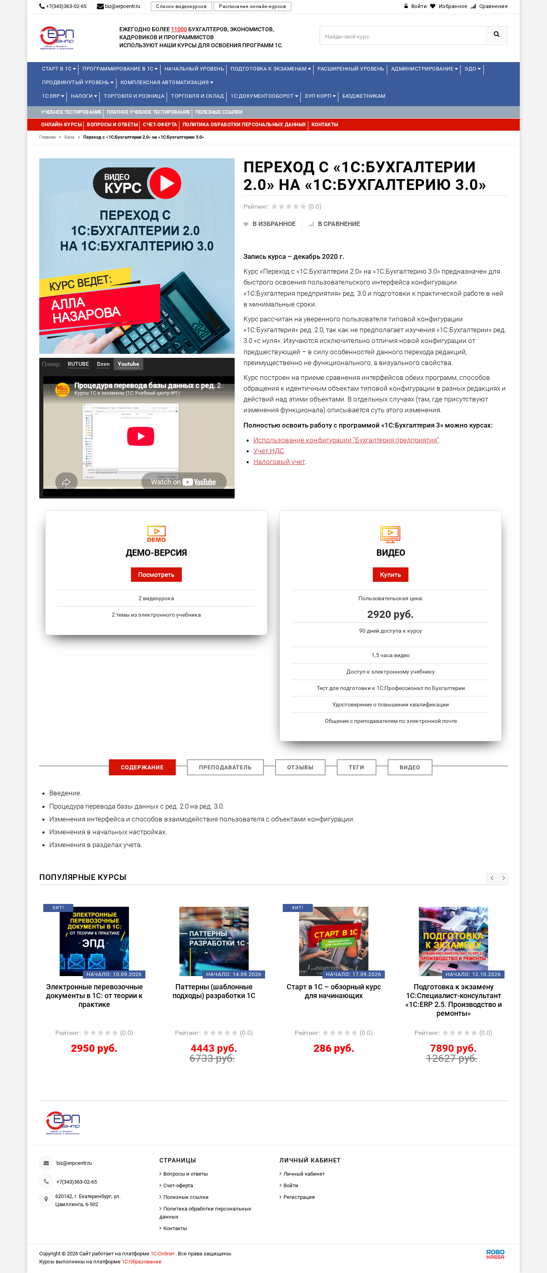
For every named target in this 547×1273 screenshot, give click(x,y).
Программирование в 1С (118, 69)
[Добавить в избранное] (81, 911)
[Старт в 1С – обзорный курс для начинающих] (333, 941)
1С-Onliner (163, 1254)
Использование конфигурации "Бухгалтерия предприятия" (346, 440)
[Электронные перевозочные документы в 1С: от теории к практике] (94, 941)
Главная (50, 137)
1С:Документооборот (263, 96)
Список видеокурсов (181, 6)
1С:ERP (51, 96)
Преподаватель (225, 767)
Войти (291, 1185)
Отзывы (300, 767)
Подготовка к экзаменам (269, 69)
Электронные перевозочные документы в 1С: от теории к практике (94, 995)
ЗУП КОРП (319, 96)
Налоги (82, 96)
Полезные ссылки (186, 1197)
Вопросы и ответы (185, 1174)
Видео (410, 767)
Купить (390, 574)
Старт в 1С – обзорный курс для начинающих (334, 991)
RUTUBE (78, 364)
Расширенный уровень (351, 69)
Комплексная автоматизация (165, 82)
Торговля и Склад (197, 96)
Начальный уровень (194, 69)
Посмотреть (156, 574)
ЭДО (471, 69)
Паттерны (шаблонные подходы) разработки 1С (214, 991)
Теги (356, 767)
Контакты (175, 1228)
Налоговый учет (279, 462)
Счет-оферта (178, 1185)
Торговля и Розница (134, 96)
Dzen (103, 364)
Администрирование (423, 69)
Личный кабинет (304, 1174)
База (72, 137)
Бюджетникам (364, 96)
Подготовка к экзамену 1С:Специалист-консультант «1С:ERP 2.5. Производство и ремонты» (453, 999)
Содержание (142, 767)
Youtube (128, 364)
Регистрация (299, 1197)
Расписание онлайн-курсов (252, 6)
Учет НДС (268, 451)
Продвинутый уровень (76, 82)
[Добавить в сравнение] (106, 911)
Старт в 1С (57, 69)
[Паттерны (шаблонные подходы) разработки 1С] (214, 941)
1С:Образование (141, 1262)
